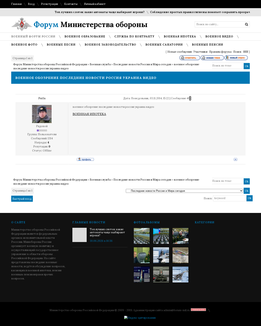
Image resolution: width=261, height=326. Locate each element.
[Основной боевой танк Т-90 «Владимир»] (161, 274)
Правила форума (220, 51)
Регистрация (49, 4)
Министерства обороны (91, 24)
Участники (200, 51)
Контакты (70, 4)
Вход (31, 4)
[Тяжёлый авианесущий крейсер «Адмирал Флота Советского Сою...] (161, 255)
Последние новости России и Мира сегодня (142, 64)
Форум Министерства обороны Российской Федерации (50, 64)
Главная (16, 4)
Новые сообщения (179, 51)
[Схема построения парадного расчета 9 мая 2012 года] (180, 255)
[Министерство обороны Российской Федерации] (142, 236)
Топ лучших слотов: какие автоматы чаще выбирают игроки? (96, 12)
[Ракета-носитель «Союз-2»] (142, 274)
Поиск (237, 51)
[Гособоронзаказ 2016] (142, 255)
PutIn (41, 98)
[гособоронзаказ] (180, 236)
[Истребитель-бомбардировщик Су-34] (180, 274)
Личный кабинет (95, 4)
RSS (245, 51)
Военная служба (100, 64)
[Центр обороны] (161, 236)
